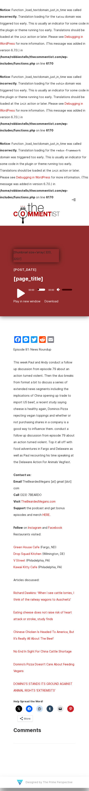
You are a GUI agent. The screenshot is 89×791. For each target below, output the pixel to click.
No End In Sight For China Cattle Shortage (42, 651)
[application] (44, 290)
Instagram (34, 527)
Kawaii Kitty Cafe (25, 567)
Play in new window (26, 301)
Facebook (55, 527)
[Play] (18, 293)
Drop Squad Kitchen (27, 554)
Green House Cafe (26, 547)
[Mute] (58, 290)
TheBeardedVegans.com (38, 501)
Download (51, 301)
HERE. (46, 514)
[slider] (67, 289)
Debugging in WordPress (33, 177)
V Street (19, 560)
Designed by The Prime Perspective (48, 782)
